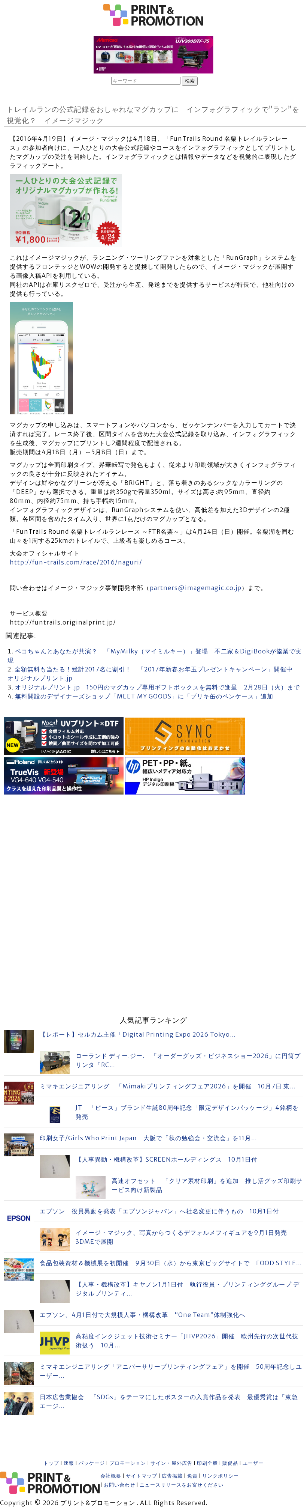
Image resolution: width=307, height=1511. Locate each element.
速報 (69, 1463)
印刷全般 (207, 1463)
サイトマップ (141, 1476)
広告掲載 (172, 1476)
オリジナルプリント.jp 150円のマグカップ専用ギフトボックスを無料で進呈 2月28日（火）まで (157, 687)
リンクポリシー (220, 1476)
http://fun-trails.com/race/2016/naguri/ (76, 562)
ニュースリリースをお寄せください (182, 1485)
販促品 (230, 1463)
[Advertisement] (153, 849)
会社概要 (110, 1476)
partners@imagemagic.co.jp (195, 587)
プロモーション (127, 1463)
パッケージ (92, 1463)
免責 (192, 1476)
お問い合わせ (119, 1485)
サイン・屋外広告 (171, 1463)
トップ (51, 1463)
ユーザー (253, 1463)
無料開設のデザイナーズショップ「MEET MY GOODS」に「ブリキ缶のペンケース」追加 (144, 696)
